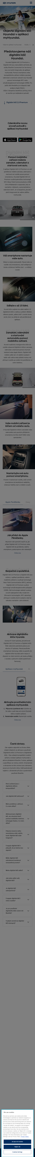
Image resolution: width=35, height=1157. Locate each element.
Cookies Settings (17, 1152)
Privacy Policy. (25, 1136)
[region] (17, 1133)
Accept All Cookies (17, 1141)
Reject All (17, 1147)
